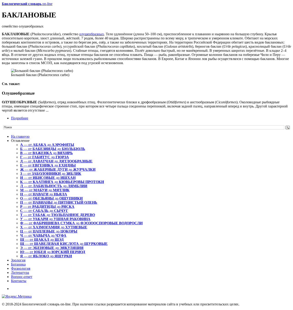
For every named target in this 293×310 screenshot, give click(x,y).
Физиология (20, 268)
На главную (20, 136)
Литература (20, 272)
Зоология (18, 260)
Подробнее (19, 118)
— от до (47, 145)
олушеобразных (91, 34)
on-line (27, 4)
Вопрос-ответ (21, 277)
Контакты (18, 281)
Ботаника (18, 264)
